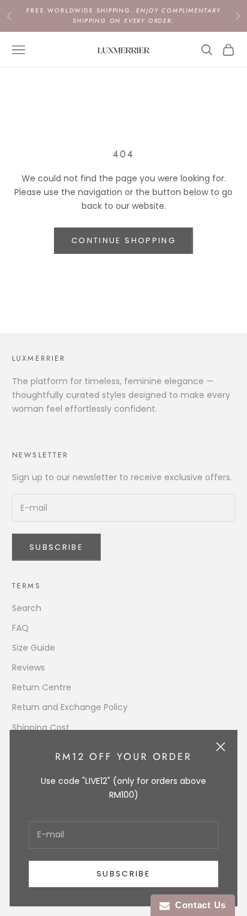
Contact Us (198, 905)
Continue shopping (123, 240)
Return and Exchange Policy (70, 707)
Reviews (28, 667)
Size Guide (33, 648)
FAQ (20, 628)
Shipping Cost (41, 728)
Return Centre (41, 687)
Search (26, 608)
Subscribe (123, 873)
